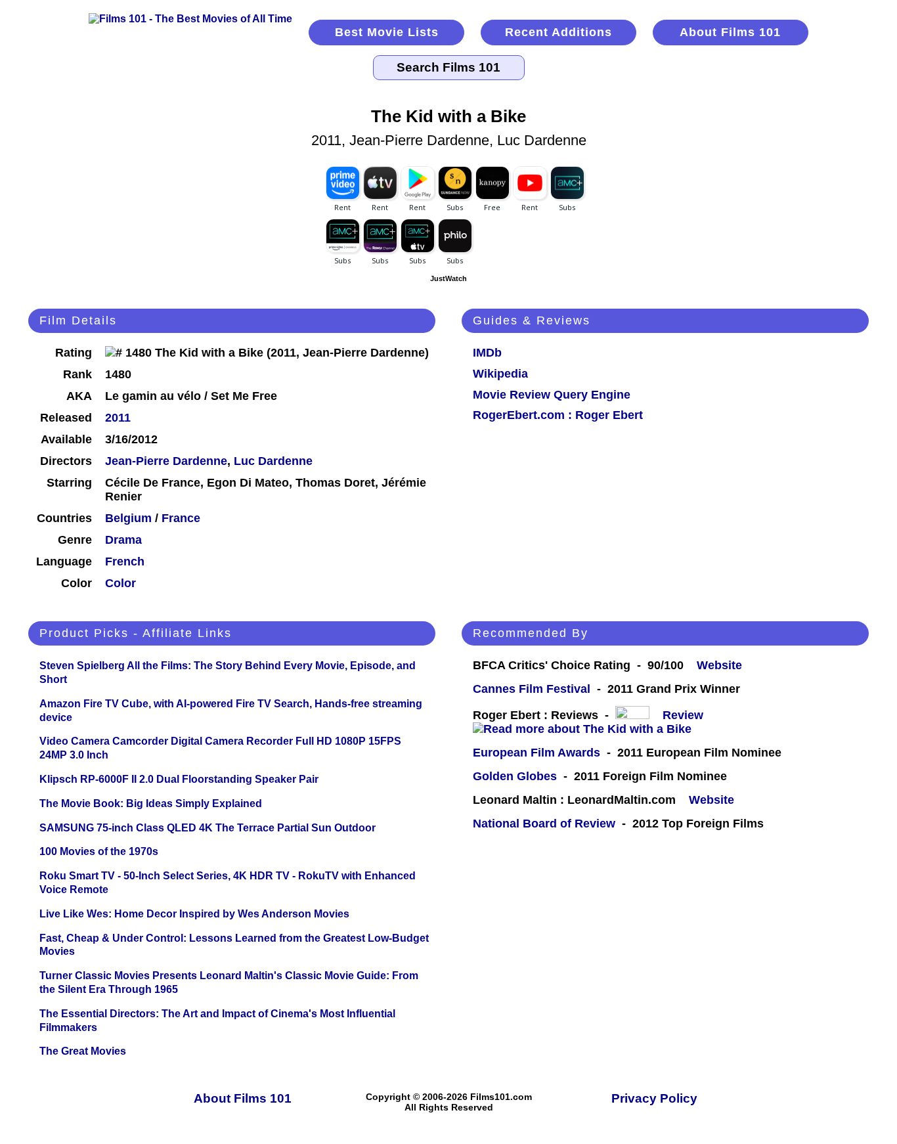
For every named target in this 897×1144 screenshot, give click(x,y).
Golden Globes (515, 776)
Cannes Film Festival (531, 688)
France (181, 518)
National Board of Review (544, 823)
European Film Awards (536, 752)
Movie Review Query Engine (551, 394)
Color (120, 583)
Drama (123, 539)
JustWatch (448, 278)
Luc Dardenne (273, 461)
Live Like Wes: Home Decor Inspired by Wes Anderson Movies (194, 913)
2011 (118, 417)
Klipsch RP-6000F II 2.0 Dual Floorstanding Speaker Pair (178, 779)
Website (719, 665)
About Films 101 (730, 32)
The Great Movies (82, 1051)
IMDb (487, 352)
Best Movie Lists (387, 32)
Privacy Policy (654, 1098)
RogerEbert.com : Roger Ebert (558, 415)
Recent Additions (558, 32)
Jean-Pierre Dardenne (166, 461)
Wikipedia (500, 373)
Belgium (128, 518)
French (124, 561)
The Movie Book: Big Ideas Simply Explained (150, 803)
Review (686, 715)
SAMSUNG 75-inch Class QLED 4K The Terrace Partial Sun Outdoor (207, 827)
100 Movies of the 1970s (98, 851)
